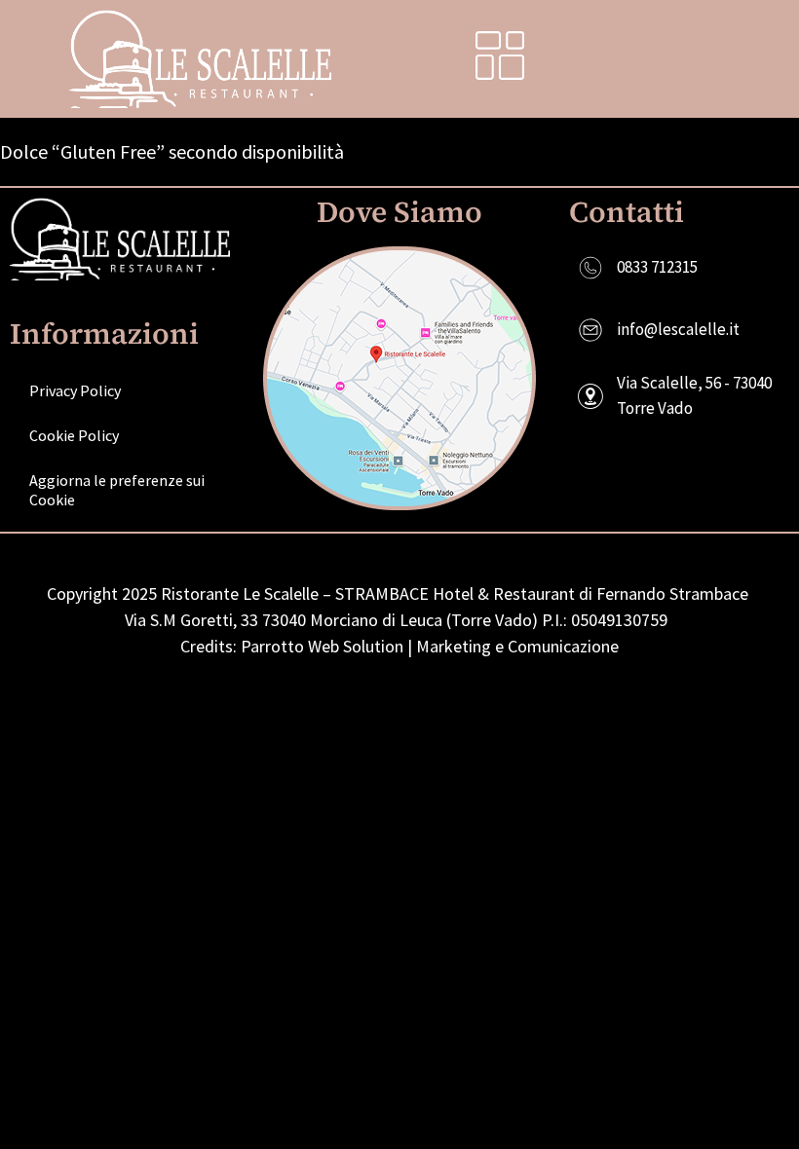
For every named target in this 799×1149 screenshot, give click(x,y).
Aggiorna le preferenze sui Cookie (117, 489)
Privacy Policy (75, 390)
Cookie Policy (74, 435)
